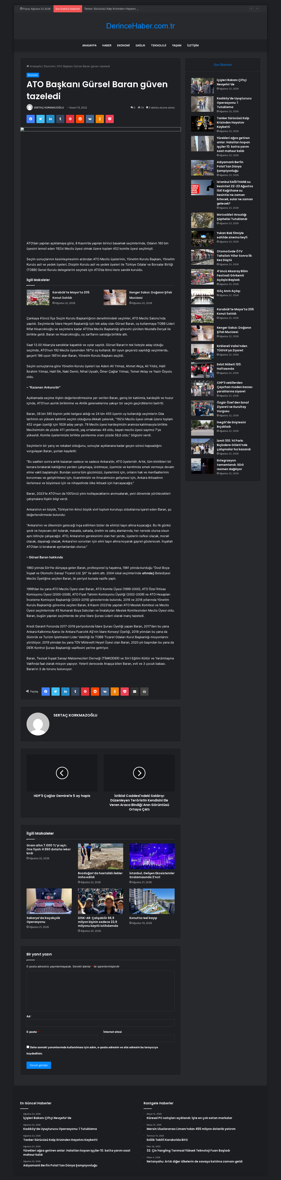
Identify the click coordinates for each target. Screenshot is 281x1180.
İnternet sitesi (112, 1031)
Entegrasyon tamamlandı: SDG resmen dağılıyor (230, 464)
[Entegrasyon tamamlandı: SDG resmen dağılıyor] (202, 466)
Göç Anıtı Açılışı (228, 291)
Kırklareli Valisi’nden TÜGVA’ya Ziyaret (232, 348)
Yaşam (176, 45)
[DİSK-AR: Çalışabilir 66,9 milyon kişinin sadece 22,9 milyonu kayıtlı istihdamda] (100, 901)
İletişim (193, 45)
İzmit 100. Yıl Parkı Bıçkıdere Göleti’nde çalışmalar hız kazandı (234, 445)
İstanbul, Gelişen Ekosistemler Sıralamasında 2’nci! (152, 875)
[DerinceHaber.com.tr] (140, 26)
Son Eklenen (223, 65)
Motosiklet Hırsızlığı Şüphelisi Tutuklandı (232, 217)
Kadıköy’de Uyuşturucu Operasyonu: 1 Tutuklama (234, 102)
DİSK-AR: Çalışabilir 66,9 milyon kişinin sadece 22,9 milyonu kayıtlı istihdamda (98, 922)
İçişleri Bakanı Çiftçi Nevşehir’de (232, 82)
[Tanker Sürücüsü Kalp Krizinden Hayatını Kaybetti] (202, 124)
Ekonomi (123, 45)
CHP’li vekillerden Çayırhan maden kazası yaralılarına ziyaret (234, 387)
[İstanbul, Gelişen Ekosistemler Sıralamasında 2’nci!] (152, 856)
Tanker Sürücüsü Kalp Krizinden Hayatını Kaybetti (115, 8)
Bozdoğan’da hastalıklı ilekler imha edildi (100, 875)
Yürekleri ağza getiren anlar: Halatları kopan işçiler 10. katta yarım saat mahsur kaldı (233, 144)
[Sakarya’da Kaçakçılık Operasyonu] (49, 901)
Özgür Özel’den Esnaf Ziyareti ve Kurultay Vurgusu (233, 406)
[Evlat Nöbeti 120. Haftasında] (202, 370)
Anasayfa (89, 45)
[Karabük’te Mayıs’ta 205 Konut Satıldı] (38, 297)
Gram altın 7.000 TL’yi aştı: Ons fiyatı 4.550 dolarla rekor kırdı (49, 849)
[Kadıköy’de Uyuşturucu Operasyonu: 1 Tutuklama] (202, 104)
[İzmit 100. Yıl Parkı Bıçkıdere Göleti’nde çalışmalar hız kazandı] (202, 446)
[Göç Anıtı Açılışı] (202, 296)
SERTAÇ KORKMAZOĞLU (49, 107)
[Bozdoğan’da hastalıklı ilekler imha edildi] (100, 856)
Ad (29, 1016)
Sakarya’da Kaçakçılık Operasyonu (43, 920)
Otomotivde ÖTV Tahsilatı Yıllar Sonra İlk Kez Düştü (234, 255)
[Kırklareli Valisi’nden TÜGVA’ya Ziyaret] (202, 351)
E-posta (33, 1031)
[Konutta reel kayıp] (152, 901)
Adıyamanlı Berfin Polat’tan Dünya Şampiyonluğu (230, 166)
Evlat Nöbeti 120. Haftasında (229, 366)
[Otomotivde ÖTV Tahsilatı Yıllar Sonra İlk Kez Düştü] (202, 257)
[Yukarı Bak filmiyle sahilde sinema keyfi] (202, 238)
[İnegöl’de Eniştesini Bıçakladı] (202, 428)
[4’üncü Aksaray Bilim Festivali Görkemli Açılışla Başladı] (202, 277)
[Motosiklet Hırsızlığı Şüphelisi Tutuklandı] (202, 220)
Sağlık (140, 45)
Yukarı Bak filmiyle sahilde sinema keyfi (232, 235)
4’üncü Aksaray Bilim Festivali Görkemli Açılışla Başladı (232, 275)
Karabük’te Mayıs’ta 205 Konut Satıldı (235, 311)
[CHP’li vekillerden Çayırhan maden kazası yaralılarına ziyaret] (202, 388)
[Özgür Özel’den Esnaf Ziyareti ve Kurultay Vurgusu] (202, 408)
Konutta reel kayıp (143, 918)
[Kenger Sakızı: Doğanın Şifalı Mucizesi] (115, 297)
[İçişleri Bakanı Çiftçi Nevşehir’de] (202, 85)
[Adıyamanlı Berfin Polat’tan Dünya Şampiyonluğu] (202, 167)
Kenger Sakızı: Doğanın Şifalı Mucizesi (234, 330)
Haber (106, 45)
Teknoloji (158, 45)
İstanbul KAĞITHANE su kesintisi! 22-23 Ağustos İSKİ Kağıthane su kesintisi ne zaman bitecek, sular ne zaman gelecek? (235, 193)
